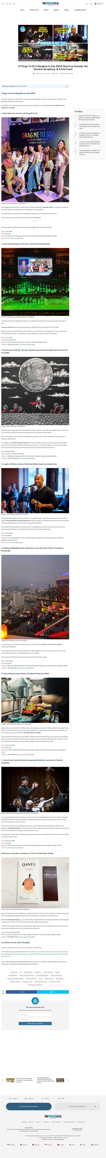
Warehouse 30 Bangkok (35, 985)
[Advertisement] (35, 1053)
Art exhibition (28, 972)
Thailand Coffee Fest (41, 981)
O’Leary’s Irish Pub (31, 978)
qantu (40, 978)
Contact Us (38, 1122)
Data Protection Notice (69, 1122)
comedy (57, 972)
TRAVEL (45, 10)
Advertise (23, 1122)
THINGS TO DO (34, 10)
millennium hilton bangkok (15, 978)
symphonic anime (27, 981)
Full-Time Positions (56, 1122)
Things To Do (54, 73)
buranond (38, 73)
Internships (46, 1122)
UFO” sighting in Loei (33, 951)
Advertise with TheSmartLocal (28, 1106)
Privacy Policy (81, 1122)
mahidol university (56, 975)
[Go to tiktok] (14, 3)
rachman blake (49, 978)
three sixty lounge (54, 981)
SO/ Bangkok (59, 978)
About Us (30, 1122)
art (21, 972)
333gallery (14, 972)
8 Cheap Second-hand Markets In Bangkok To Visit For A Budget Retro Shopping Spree (89, 135)
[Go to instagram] (6, 3)
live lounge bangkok (42, 975)
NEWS (22, 10)
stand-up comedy (15, 981)
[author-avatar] (33, 74)
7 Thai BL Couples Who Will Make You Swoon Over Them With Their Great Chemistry (89, 144)
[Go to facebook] (2, 3)
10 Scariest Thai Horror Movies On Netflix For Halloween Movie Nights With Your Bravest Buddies (89, 117)
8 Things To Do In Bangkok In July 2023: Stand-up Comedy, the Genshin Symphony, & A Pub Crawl (53, 68)
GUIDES (66, 10)
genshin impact (13, 975)
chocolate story (48, 972)
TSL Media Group (59, 1139)
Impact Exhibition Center (27, 975)
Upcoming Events (80, 10)
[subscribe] (95, 1106)
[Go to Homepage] (50, 3)
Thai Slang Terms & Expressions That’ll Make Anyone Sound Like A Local (89, 126)
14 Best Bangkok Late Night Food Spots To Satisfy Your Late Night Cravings (89, 152)
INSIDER (56, 10)
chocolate (38, 972)
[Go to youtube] (10, 3)
